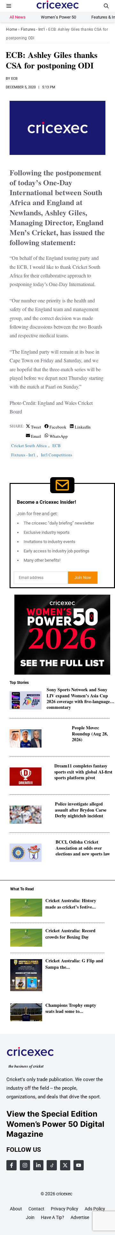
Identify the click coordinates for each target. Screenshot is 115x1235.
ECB (14, 78)
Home (11, 29)
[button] (106, 6)
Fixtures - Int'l (33, 29)
